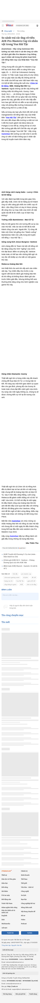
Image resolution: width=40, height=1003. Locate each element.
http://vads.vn (12, 986)
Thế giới (24, 883)
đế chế (34, 577)
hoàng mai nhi (8, 581)
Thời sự (4, 875)
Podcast (24, 924)
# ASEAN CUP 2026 (22, 25)
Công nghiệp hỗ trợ (28, 903)
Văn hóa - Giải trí (27, 887)
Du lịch (23, 895)
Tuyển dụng (33, 994)
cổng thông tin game (10, 584)
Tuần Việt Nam (7, 903)
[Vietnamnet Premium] (7, 872)
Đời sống (5, 887)
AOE (21, 584)
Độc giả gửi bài (20, 994)
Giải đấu (15, 574)
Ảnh (3, 920)
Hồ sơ (23, 915)
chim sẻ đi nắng (31, 584)
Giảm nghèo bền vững (9, 907)
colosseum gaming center (11, 577)
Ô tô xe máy (6, 895)
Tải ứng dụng (7, 994)
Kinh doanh (25, 875)
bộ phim (25, 577)
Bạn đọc (24, 899)
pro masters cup (26, 574)
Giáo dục (5, 883)
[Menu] (3, 25)
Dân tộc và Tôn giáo (9, 879)
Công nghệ (8, 31)
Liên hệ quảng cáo (9, 973)
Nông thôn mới (26, 907)
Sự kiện (29, 933)
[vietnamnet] (9, 27)
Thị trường (21, 31)
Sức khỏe (5, 891)
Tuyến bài (10, 933)
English (4, 915)
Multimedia (6, 924)
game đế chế (31, 581)
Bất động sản (6, 899)
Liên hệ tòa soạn (8, 950)
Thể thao (24, 879)
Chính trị (24, 871)
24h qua (4, 928)
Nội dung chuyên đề (28, 911)
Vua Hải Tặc (20, 581)
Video (23, 920)
